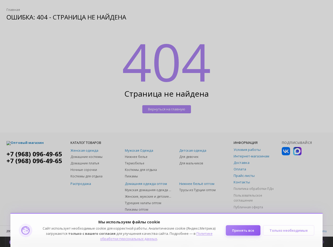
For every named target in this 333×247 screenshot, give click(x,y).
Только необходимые (289, 230)
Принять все (243, 230)
